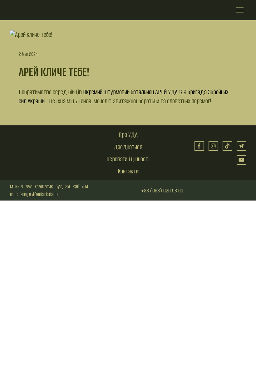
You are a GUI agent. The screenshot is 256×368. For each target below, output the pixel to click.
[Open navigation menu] (240, 10)
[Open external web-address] (230, 190)
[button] (199, 146)
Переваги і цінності (128, 158)
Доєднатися (128, 146)
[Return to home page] (34, 10)
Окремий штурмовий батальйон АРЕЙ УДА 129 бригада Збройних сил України (124, 96)
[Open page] (38, 135)
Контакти (128, 171)
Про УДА (128, 134)
